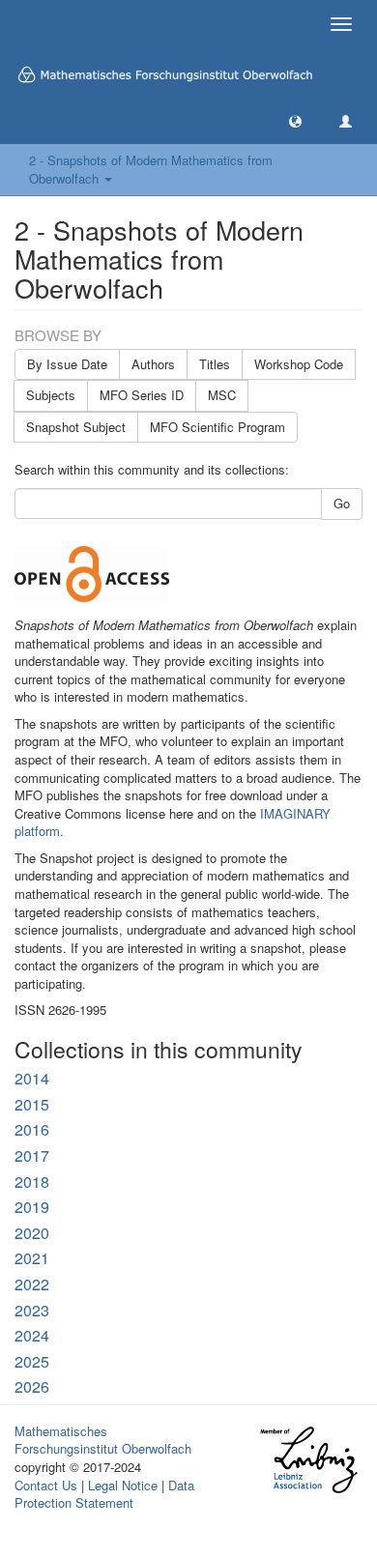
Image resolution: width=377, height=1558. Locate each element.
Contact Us (45, 1485)
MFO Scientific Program (217, 427)
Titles (214, 364)
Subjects (50, 395)
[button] (295, 120)
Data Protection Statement (104, 1494)
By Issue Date (67, 364)
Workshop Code (298, 364)
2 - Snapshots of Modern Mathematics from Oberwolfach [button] (151, 169)
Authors (153, 364)
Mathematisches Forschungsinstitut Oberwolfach (102, 1440)
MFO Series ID (142, 395)
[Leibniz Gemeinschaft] (307, 1460)
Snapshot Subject (76, 427)
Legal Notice (123, 1485)
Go (342, 503)
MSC (222, 395)
